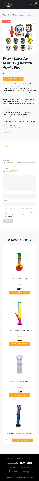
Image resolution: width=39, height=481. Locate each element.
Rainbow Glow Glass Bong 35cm (20, 330)
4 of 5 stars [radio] (12, 170)
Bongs (14, 14)
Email (5, 201)
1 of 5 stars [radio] (4, 170)
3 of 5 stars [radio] (10, 170)
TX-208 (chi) (9, 130)
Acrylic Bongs (17, 128)
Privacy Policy (8, 217)
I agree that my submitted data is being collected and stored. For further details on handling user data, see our (20, 215)
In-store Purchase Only (13, 79)
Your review (6, 174)
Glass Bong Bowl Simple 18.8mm (19, 382)
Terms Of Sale (11, 458)
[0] (34, 5)
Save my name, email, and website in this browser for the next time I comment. (20, 209)
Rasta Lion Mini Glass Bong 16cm (19, 279)
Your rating (6, 168)
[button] (33, 24)
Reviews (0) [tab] (7, 147)
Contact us (29, 458)
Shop (9, 14)
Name (5, 193)
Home (4, 14)
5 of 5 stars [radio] (15, 170)
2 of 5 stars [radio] (7, 170)
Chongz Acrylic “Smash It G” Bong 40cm (19, 433)
